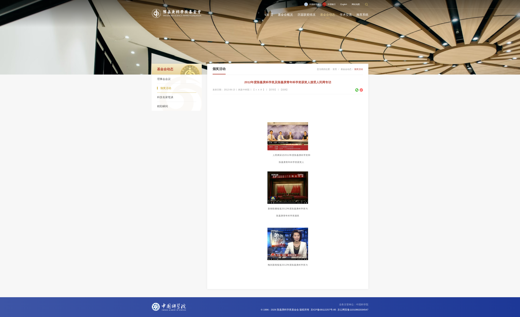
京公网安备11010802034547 (352, 309)
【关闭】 (284, 89)
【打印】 (272, 89)
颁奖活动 (165, 88)
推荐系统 (362, 14)
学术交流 (346, 14)
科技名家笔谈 (165, 97)
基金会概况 (285, 14)
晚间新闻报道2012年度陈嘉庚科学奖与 (288, 265)
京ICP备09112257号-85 (323, 309)
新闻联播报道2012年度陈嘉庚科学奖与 (288, 208)
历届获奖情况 (306, 14)
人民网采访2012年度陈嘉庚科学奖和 (291, 155)
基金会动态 (327, 14)
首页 (335, 69)
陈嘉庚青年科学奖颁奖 (287, 216)
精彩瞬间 (162, 106)
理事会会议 (164, 79)
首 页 (269, 14)
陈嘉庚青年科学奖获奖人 (291, 162)
